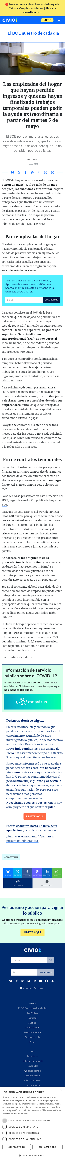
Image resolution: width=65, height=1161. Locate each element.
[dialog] (32, 1124)
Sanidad (32, 1017)
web (38, 219)
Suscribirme (51, 299)
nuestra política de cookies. (15, 1113)
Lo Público (32, 1013)
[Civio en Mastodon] (29, 981)
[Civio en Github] (47, 981)
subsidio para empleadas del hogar (27, 244)
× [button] (61, 1090)
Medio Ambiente (32, 1032)
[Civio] (10, 20)
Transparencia (32, 1037)
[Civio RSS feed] (53, 981)
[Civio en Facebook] (17, 981)
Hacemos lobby (32, 1085)
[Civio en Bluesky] (11, 981)
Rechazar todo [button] (47, 1147)
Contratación (33, 1027)
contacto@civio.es (34, 987)
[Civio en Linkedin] (35, 981)
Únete (47, 20)
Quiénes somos (32, 1070)
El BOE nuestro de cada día (32, 1008)
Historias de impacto (32, 1060)
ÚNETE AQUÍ (35, 816)
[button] (32, 1155)
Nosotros (32, 1056)
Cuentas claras (32, 1075)
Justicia (32, 1022)
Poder (32, 1042)
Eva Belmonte (33, 159)
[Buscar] (50, 960)
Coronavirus (11, 856)
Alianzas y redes (32, 1080)
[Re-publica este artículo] (52, 172)
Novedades (32, 1065)
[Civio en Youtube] (41, 981)
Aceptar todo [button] (16, 1147)
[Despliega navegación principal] (58, 20)
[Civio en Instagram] (23, 981)
